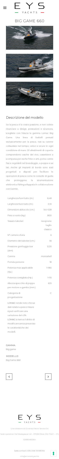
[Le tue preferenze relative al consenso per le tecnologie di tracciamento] (53, 453)
